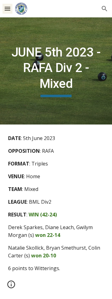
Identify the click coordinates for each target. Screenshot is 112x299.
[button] (7, 8)
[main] (56, 71)
